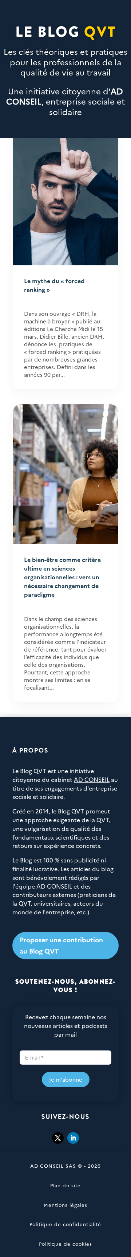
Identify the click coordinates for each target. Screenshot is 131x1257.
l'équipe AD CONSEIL (42, 886)
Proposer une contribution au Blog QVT (61, 945)
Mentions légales (65, 1204)
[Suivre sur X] (58, 1138)
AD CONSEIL (92, 779)
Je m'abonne (65, 1079)
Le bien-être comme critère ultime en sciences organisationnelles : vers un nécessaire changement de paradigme (62, 576)
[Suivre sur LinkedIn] (73, 1138)
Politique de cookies (65, 1243)
